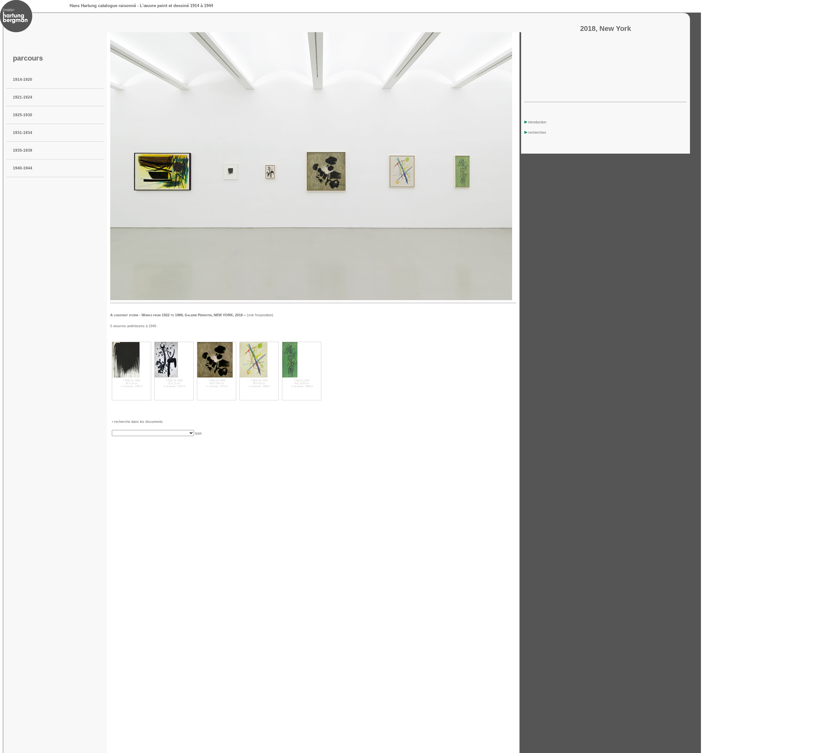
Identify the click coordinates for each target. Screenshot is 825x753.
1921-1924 (22, 97)
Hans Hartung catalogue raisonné (103, 5)
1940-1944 (22, 168)
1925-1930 (22, 115)
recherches (537, 132)
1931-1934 (22, 132)
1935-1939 (22, 150)
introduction (537, 122)
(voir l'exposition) (260, 315)
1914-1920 (22, 79)
